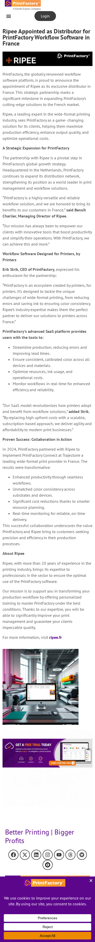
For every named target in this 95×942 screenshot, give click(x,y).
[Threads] (70, 855)
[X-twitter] (25, 855)
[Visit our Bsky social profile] (82, 855)
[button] (8, 16)
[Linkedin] (36, 855)
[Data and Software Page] (48, 865)
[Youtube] (59, 855)
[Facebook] (13, 855)
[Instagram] (48, 855)
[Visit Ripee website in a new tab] (47, 59)
